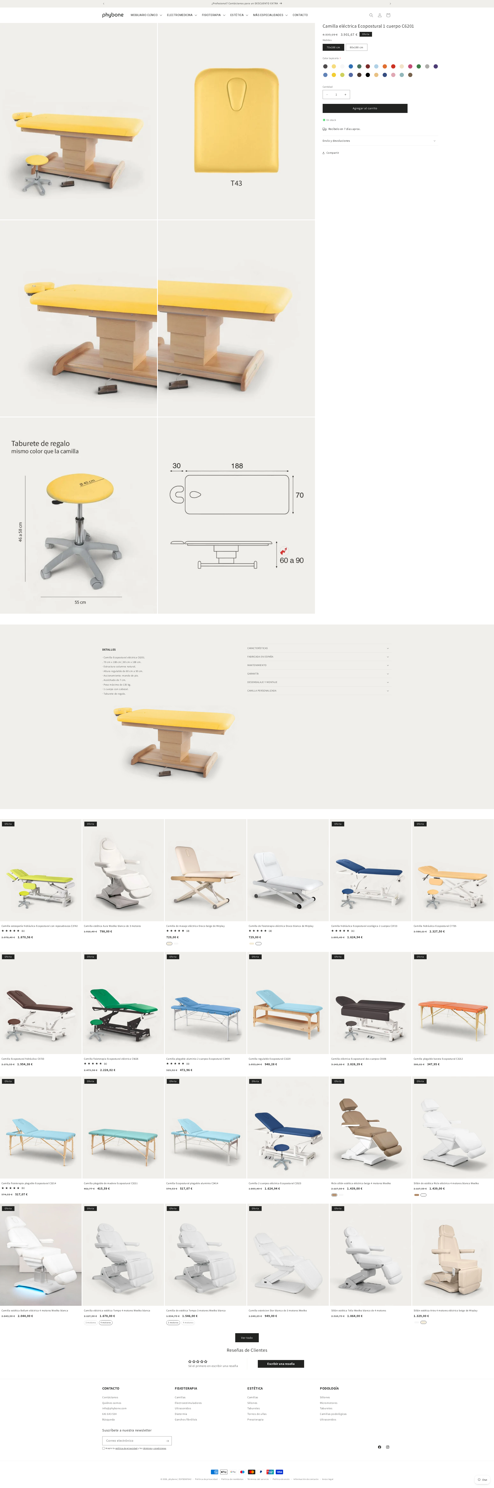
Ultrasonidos (183, 1408)
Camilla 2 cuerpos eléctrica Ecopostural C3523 (275, 1183)
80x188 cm (356, 47)
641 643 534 (109, 1414)
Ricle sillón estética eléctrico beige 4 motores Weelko (361, 1183)
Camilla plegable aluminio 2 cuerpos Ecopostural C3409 (198, 1058)
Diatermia (181, 1414)
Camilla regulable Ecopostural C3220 (269, 1058)
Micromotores (328, 1402)
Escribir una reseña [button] (280, 1364)
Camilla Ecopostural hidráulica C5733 (23, 1058)
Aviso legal (327, 1479)
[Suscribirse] (167, 1441)
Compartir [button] (333, 152)
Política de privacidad (206, 1479)
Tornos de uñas (256, 1414)
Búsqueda (108, 1419)
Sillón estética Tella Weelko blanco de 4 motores (358, 1310)
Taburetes (253, 1408)
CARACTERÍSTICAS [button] (257, 648)
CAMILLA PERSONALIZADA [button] (262, 690)
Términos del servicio (258, 1479)
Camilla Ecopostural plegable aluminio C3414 (192, 1183)
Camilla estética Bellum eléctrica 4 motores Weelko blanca (35, 1310)
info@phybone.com (114, 1408)
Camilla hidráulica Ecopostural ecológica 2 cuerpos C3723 (364, 926)
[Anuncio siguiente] (390, 3)
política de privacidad (126, 1448)
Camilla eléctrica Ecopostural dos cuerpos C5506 (358, 1058)
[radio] (169, 943)
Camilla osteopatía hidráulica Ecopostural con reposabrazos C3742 (40, 926)
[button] (371, 15)
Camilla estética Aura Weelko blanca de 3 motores (112, 926)
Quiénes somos (111, 1402)
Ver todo (247, 1338)
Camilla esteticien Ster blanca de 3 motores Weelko (278, 1310)
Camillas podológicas (333, 1414)
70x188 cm (333, 47)
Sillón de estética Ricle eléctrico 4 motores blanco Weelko (446, 1183)
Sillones (252, 1402)
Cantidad (328, 87)
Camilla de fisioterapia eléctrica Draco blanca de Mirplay (281, 926)
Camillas (180, 1397)
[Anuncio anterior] (103, 3)
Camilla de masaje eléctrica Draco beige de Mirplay (195, 926)
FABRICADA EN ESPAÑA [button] (260, 656)
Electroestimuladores (188, 1402)
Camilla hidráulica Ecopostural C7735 (435, 926)
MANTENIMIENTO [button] (257, 665)
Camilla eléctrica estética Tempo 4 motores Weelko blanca (117, 1310)
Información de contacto (306, 1479)
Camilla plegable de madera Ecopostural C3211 (111, 1183)
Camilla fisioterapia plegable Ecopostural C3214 (29, 1183)
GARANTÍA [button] (253, 673)
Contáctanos (110, 1397)
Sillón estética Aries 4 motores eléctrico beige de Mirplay (446, 1310)
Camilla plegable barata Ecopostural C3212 (438, 1058)
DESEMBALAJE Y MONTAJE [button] (262, 682)
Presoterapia (255, 1419)
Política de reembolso (232, 1479)
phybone (172, 1479)
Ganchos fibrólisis (186, 1419)
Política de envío (281, 1479)
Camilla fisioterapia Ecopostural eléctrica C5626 (111, 1058)
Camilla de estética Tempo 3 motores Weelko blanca (196, 1310)
